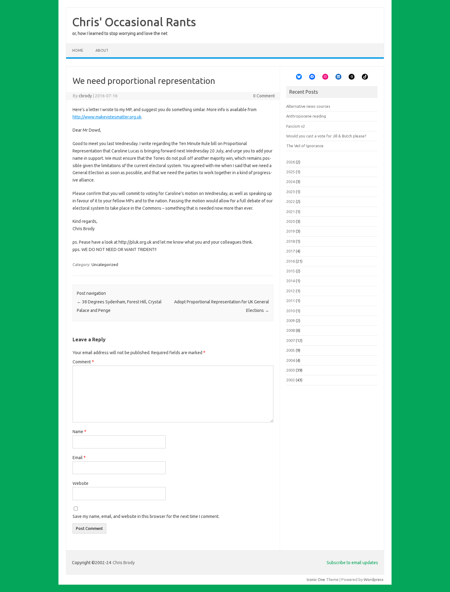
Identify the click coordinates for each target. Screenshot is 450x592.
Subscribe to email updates (352, 562)
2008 (290, 330)
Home (77, 50)
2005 (290, 350)
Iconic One (316, 579)
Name (79, 431)
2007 (290, 340)
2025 (290, 172)
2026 (290, 162)
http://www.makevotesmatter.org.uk (107, 116)
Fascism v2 (295, 126)
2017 (290, 251)
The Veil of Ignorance (305, 146)
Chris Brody (124, 562)
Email (79, 457)
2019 (290, 231)
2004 (290, 360)
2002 (290, 380)
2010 (290, 311)
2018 (290, 241)
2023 (290, 191)
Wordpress (374, 579)
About (102, 50)
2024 (290, 181)
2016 (290, 261)
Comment (83, 361)
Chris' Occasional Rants (134, 21)
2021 (290, 211)
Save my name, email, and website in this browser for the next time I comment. (146, 516)
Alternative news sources (308, 106)
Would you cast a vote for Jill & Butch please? (326, 136)
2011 (290, 300)
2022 (290, 201)
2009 (290, 320)
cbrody (85, 95)
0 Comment (264, 95)
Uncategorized (105, 264)
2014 (290, 281)
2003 (290, 370)
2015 (290, 271)
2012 (290, 291)
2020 (290, 221)
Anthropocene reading (306, 116)
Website (80, 483)
